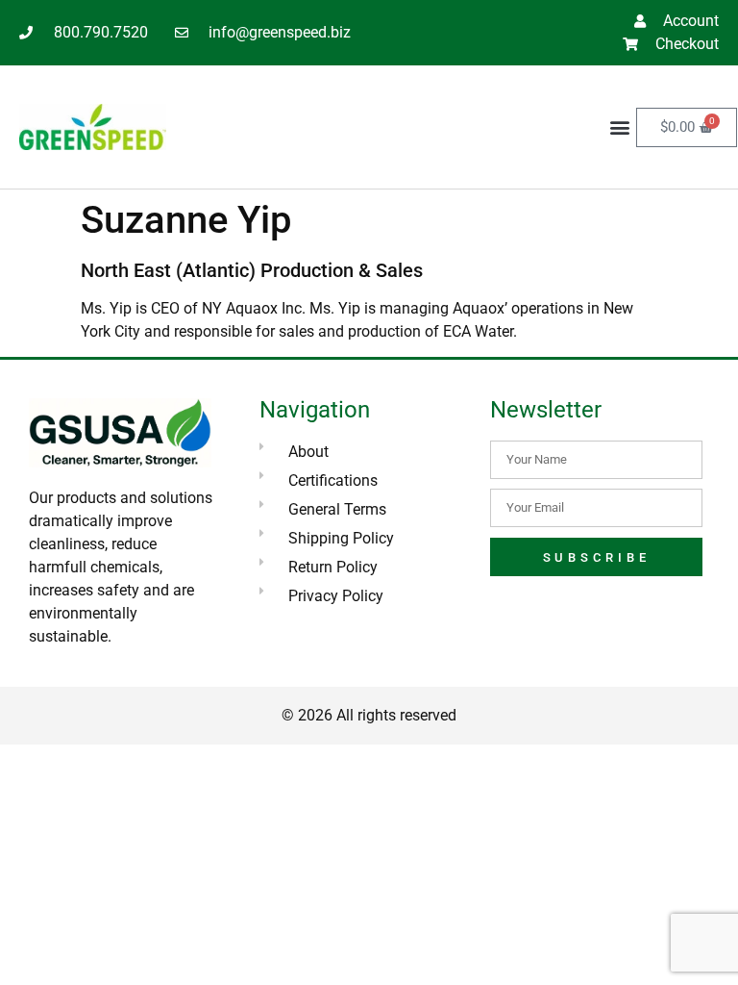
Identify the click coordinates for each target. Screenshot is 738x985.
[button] (620, 127)
